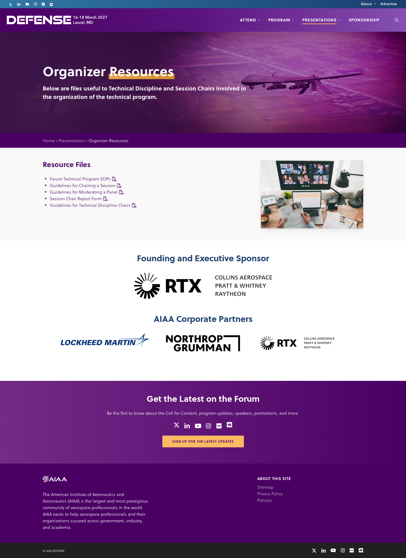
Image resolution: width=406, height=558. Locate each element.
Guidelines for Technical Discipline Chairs (91, 205)
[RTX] (203, 285)
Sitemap (265, 487)
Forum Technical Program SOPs (81, 179)
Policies (264, 500)
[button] (203, 441)
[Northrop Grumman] (203, 343)
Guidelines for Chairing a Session (83, 185)
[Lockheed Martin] (105, 340)
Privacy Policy (269, 493)
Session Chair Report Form (76, 198)
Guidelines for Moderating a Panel (84, 192)
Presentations (72, 140)
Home (49, 140)
